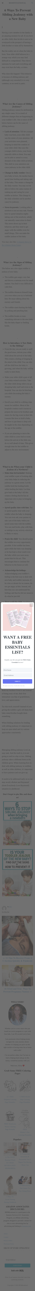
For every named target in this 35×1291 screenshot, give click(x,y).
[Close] (31, 605)
